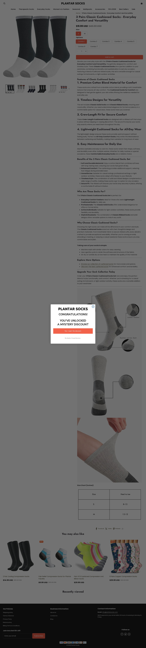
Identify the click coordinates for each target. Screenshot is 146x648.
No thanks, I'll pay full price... (73, 338)
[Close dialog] (93, 306)
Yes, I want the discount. (73, 331)
